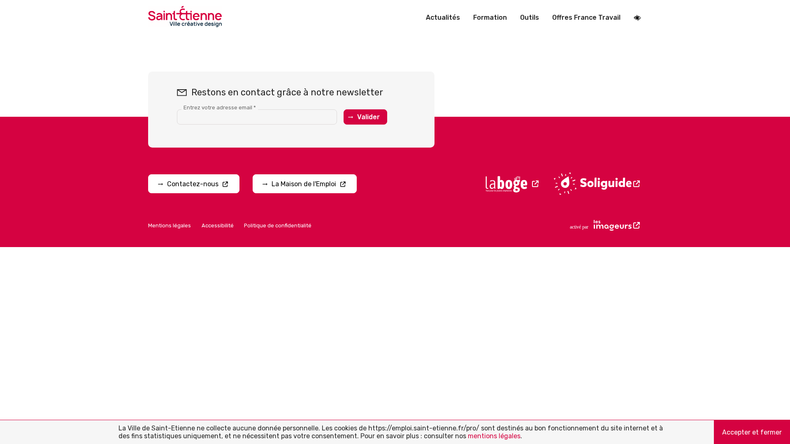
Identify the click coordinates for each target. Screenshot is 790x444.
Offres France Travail (586, 17)
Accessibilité (218, 225)
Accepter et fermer (752, 432)
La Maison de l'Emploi (304, 184)
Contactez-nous (192, 184)
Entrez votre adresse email (220, 107)
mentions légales (494, 436)
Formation (490, 17)
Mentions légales (169, 225)
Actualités (443, 17)
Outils (529, 17)
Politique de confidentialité (277, 225)
